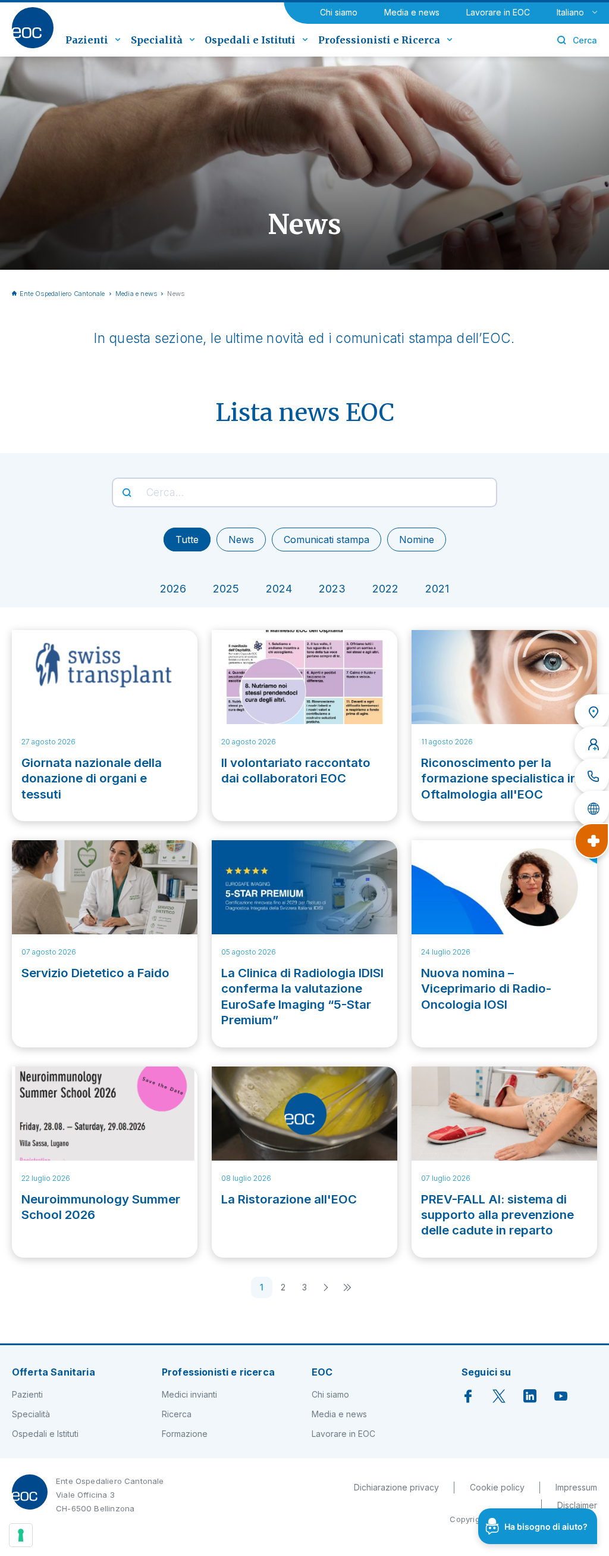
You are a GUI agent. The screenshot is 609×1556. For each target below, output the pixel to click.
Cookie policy (497, 1487)
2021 (437, 588)
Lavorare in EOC (498, 12)
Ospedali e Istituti (45, 1434)
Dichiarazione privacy (396, 1487)
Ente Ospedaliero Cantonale (62, 293)
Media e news (412, 12)
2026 (173, 588)
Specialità (31, 1414)
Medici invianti (189, 1394)
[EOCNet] (592, 809)
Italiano (570, 12)
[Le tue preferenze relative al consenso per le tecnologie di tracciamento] (21, 1535)
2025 (226, 588)
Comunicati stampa (326, 539)
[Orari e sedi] (592, 712)
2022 (385, 588)
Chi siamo (338, 12)
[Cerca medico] (592, 744)
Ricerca (177, 1414)
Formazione (185, 1434)
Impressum (576, 1487)
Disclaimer (577, 1505)
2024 (279, 588)
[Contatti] (592, 776)
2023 (332, 588)
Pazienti (27, 1394)
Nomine (416, 539)
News (241, 539)
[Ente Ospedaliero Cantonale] (33, 27)
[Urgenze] (592, 841)
